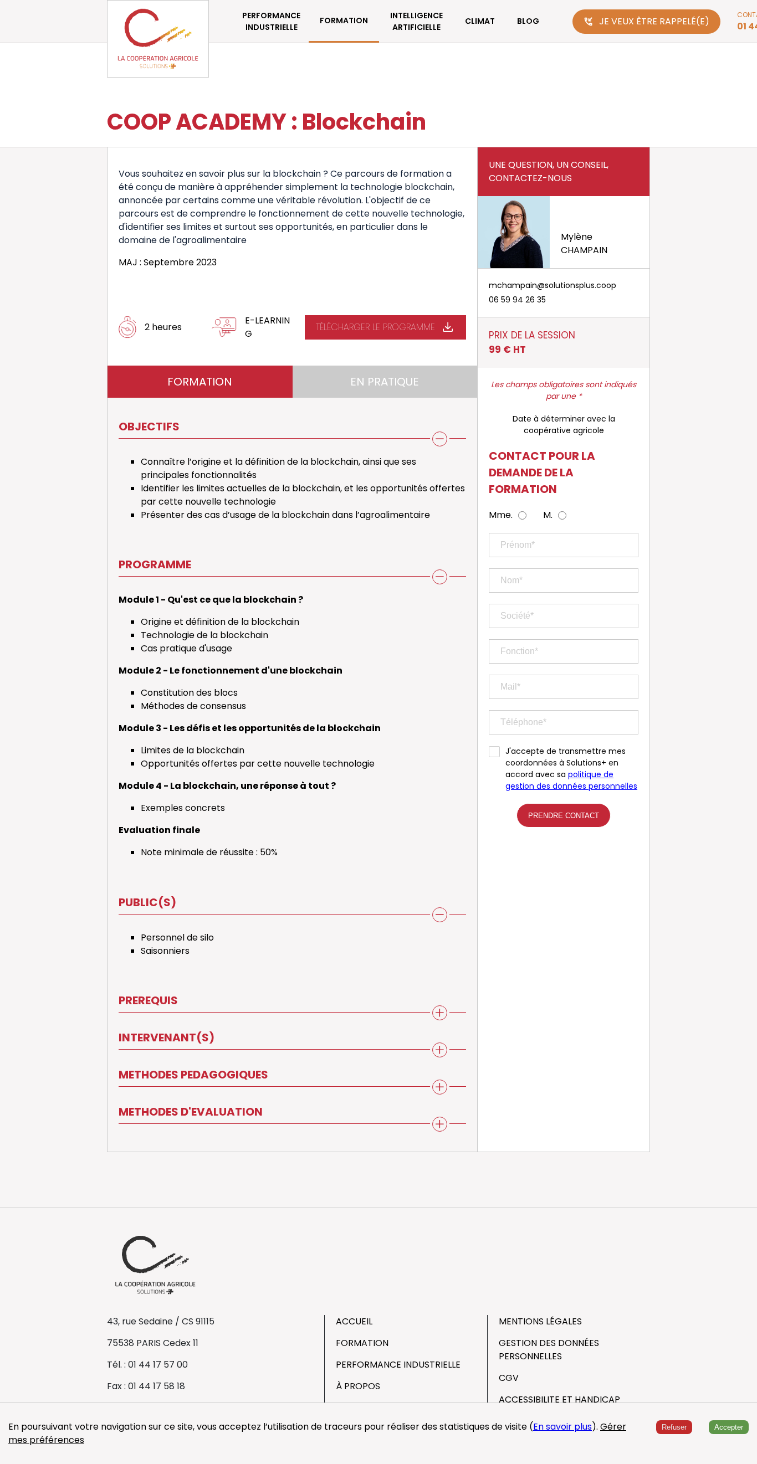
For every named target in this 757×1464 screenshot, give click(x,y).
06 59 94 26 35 (517, 299)
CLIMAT (480, 21)
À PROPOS (358, 1386)
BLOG (528, 21)
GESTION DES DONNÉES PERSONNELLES (549, 1350)
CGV (509, 1377)
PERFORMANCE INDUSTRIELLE (271, 21)
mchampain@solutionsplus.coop (552, 285)
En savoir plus (562, 1426)
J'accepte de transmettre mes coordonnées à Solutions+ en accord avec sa (571, 769)
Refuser (674, 1427)
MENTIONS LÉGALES (540, 1321)
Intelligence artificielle (416, 21)
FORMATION (344, 20)
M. (548, 514)
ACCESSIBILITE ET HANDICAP (559, 1399)
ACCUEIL (354, 1321)
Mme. (501, 514)
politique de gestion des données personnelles (571, 780)
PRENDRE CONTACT (563, 815)
